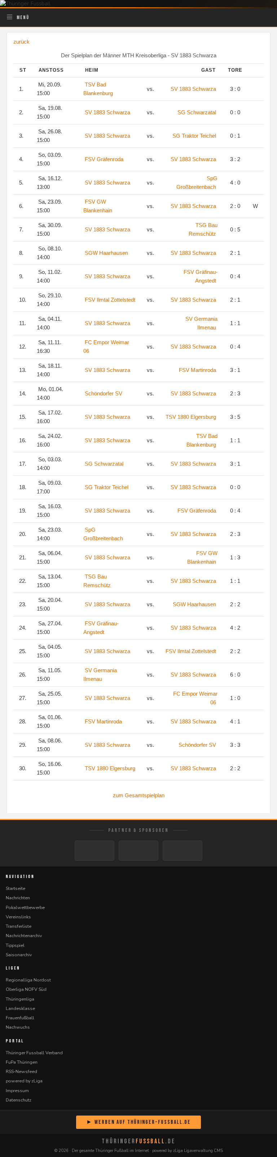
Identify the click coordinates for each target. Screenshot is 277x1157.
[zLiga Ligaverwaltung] (94, 851)
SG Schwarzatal (196, 112)
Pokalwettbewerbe (25, 907)
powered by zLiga (24, 1081)
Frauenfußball (20, 1018)
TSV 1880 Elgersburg (191, 417)
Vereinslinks (18, 917)
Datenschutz (18, 1100)
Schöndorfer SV (103, 393)
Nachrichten (18, 898)
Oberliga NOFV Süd (26, 989)
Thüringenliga (20, 999)
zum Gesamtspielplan (138, 795)
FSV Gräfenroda (104, 159)
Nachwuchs (18, 1027)
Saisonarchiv (19, 955)
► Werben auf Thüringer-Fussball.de (138, 1122)
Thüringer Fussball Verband (34, 1053)
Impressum (17, 1090)
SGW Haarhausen (106, 253)
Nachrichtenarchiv (24, 935)
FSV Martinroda (197, 370)
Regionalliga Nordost (28, 980)
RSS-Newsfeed (21, 1071)
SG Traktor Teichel (194, 136)
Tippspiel (15, 945)
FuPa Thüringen (22, 1062)
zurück (21, 42)
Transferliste (18, 926)
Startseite (15, 888)
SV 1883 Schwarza (193, 89)
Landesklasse (20, 1008)
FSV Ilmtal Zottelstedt (110, 300)
